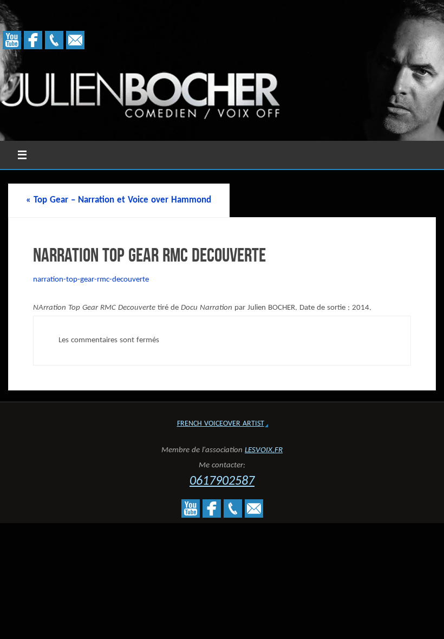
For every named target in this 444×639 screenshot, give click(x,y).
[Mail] (75, 40)
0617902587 (222, 481)
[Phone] (54, 40)
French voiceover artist (220, 423)
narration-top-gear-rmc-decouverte (91, 280)
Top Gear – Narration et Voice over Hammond (118, 200)
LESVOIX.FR (264, 450)
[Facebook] (33, 40)
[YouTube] (12, 40)
